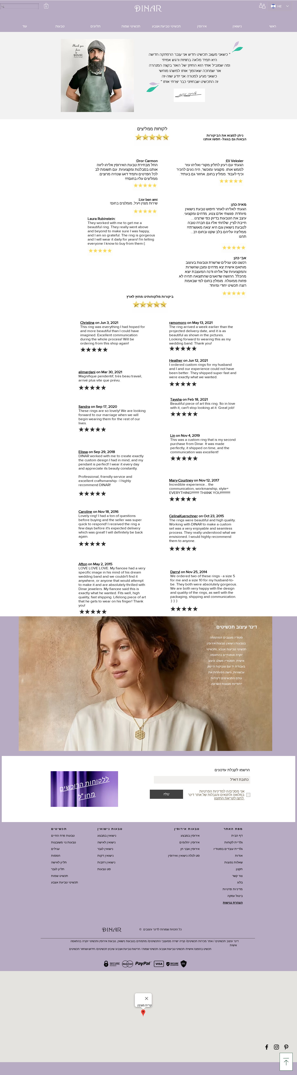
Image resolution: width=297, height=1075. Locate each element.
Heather (175, 360)
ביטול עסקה (235, 896)
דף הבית (237, 835)
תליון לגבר (57, 869)
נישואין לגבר (105, 849)
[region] (84, 790)
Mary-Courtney (181, 480)
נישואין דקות (105, 855)
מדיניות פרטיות (233, 889)
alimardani (86, 372)
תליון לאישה (59, 862)
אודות (239, 855)
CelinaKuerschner (183, 516)
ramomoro (177, 322)
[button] (46, 5)
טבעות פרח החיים (63, 835)
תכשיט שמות (59, 876)
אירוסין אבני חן (190, 849)
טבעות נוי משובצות (63, 842)
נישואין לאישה (106, 842)
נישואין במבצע (106, 835)
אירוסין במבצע (190, 835)
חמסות (55, 855)
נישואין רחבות (106, 862)
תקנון (239, 869)
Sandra (84, 406)
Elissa (83, 452)
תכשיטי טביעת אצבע (64, 882)
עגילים (55, 849)
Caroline (85, 511)
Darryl (175, 572)
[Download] (286, 1062)
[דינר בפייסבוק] (266, 1047)
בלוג (240, 882)
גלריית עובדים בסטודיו (228, 849)
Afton (82, 564)
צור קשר (237, 876)
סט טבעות (104, 869)
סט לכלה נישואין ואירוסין (184, 855)
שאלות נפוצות (233, 862)
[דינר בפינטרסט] (286, 1047)
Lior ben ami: (148, 199)
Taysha (176, 399)
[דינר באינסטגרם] (276, 1047)
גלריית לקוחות (233, 842)
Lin (172, 435)
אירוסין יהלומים (189, 842)
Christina (87, 322)
